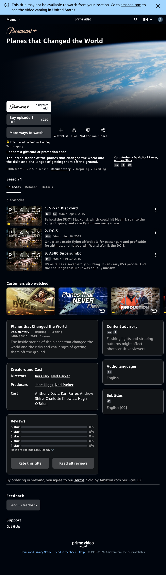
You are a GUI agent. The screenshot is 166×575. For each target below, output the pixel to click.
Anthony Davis (131, 157)
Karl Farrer (149, 157)
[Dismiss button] (158, 6)
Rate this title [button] (30, 463)
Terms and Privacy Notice (36, 552)
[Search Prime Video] (136, 19)
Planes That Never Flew (83, 301)
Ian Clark (42, 376)
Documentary (61, 169)
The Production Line (135, 301)
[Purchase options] (156, 210)
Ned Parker (60, 376)
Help (82, 552)
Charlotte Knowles (61, 398)
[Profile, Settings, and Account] (160, 19)
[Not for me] (88, 130)
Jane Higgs (44, 384)
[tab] (13, 187)
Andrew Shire (123, 160)
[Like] (74, 130)
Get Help (13, 526)
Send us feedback (65, 552)
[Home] (83, 19)
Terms (79, 480)
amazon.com (131, 4)
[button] (32, 449)
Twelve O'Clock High (30, 301)
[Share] (103, 130)
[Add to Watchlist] (61, 130)
